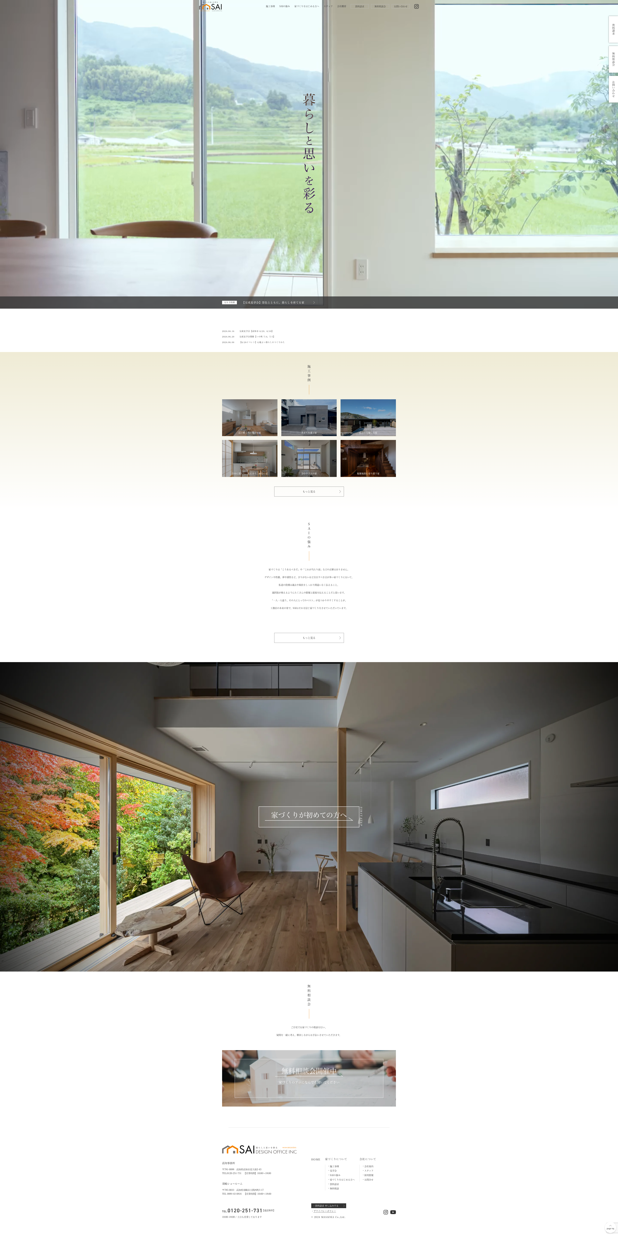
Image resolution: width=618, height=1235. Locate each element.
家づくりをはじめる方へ (306, 6)
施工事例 (270, 6)
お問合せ (368, 1180)
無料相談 (334, 1188)
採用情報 (368, 1175)
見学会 (333, 1171)
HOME (315, 1159)
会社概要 (341, 6)
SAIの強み (284, 6)
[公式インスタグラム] (416, 6)
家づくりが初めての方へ (309, 815)
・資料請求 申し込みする (325, 1206)
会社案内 (368, 1166)
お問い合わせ (400, 6)
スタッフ (328, 6)
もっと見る (309, 491)
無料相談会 (380, 6)
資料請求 (359, 6)
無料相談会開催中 (309, 1071)
